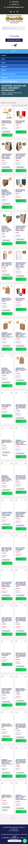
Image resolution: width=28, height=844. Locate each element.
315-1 (7, 764)
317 (21, 445)
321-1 (21, 193)
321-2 (7, 408)
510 (21, 481)
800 (7, 267)
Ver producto (6, 131)
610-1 (21, 622)
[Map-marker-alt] (17, 11)
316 (21, 337)
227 (21, 231)
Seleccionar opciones (20, 132)
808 (7, 445)
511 (7, 622)
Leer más (5, 455)
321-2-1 (7, 657)
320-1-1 (20, 551)
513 (21, 764)
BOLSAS (10, 92)
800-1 (7, 552)
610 (21, 410)
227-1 (21, 517)
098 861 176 (15, 837)
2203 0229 (6, 837)
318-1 (7, 374)
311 (7, 124)
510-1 (21, 729)
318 (7, 195)
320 (20, 124)
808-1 (7, 800)
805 (21, 373)
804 (7, 303)
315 (7, 337)
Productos (4, 92)
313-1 (7, 587)
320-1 (20, 302)
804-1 (21, 693)
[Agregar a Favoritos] (12, 109)
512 (21, 587)
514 (21, 658)
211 (21, 159)
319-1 (7, 481)
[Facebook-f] (10, 11)
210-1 (7, 694)
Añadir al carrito (5, 135)
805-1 (7, 729)
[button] (14, 51)
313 (21, 268)
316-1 (21, 800)
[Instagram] (14, 11)
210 (7, 159)
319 (7, 232)
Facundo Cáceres (16, 841)
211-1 (7, 517)
